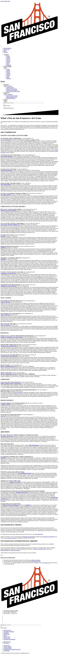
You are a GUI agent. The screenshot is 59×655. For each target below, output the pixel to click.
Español (8, 57)
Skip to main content (5, 1)
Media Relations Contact (12, 95)
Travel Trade (6, 49)
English (8, 56)
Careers (5, 635)
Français (8, 60)
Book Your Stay (7, 641)
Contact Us (6, 92)
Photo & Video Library (11, 88)
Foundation (6, 633)
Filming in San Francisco (12, 90)
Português (8, 65)
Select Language (7, 66)
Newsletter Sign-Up (10, 98)
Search (5, 99)
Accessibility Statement (8, 631)
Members (5, 52)
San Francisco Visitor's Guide (13, 91)
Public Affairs (6, 634)
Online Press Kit (10, 87)
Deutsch (8, 58)
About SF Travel (7, 630)
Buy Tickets (6, 643)
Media (4, 50)
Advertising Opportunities (9, 639)
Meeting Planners (7, 48)
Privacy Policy (6, 636)
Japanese (8, 61)
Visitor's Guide (6, 638)
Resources (6, 84)
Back (5, 68)
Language (6, 54)
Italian (7, 63)
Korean (8, 62)
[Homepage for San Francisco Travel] (29, 44)
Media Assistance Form (11, 97)
